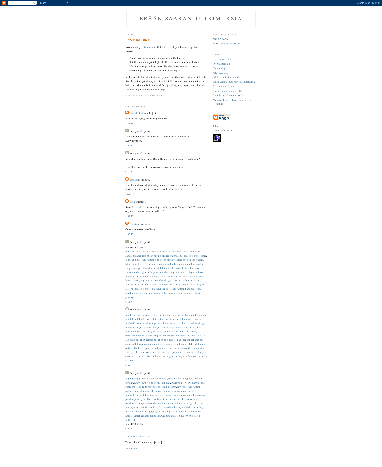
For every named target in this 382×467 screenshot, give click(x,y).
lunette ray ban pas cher (138, 315)
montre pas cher (177, 399)
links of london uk (144, 391)
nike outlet (175, 284)
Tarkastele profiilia (227, 43)
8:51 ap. (130, 302)
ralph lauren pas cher (166, 348)
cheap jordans (161, 272)
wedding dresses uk (171, 415)
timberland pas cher (135, 335)
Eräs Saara (134, 179)
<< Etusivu (131, 448)
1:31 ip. (129, 216)
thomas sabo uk (171, 391)
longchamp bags (187, 264)
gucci (190, 378)
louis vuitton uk (189, 391)
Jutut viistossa (220, 72)
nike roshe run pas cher (173, 323)
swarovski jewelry (180, 382)
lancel (158, 391)
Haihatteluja (219, 68)
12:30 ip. (130, 194)
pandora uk (155, 407)
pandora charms (133, 403)
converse (196, 319)
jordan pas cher (160, 344)
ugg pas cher (161, 395)
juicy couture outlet (145, 382)
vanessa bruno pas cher (153, 352)
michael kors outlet (135, 276)
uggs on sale (148, 264)
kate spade (190, 331)
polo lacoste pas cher (175, 339)
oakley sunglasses (194, 272)
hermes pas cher (154, 339)
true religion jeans (150, 323)
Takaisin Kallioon (139, 113)
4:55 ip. (129, 145)
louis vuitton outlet (151, 259)
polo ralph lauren (167, 386)
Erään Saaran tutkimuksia (191, 18)
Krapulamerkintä (222, 59)
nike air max (182, 268)
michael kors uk (196, 335)
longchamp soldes (176, 335)
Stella (132, 201)
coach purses (138, 356)
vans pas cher (132, 352)
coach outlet (158, 315)
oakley (129, 391)
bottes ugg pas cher (179, 395)
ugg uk (193, 403)
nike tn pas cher (148, 327)
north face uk (173, 315)
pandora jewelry (133, 399)
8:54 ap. (130, 365)
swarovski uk (140, 407)
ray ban (181, 386)
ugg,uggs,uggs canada (137, 378)
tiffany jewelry (133, 264)
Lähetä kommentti (138, 436)
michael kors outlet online (147, 255)
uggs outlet (147, 272)
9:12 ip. (129, 172)
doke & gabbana (148, 386)
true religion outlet (152, 331)
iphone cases (198, 395)
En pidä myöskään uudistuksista (230, 95)
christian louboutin (167, 264)
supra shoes (131, 386)
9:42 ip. (129, 123)
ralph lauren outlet (178, 251)
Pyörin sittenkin (221, 63)
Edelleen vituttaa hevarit (226, 77)
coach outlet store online (191, 348)
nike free (165, 288)
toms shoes (192, 399)
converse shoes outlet (190, 411)
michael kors (196, 276)
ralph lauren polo (165, 268)
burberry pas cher (156, 335)
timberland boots (171, 407)
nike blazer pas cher (143, 348)
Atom (158, 442)
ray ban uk (170, 319)
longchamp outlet (172, 259)
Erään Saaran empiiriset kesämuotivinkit (234, 81)
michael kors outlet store (193, 255)
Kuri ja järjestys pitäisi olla (227, 91)
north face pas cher (141, 344)
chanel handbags (196, 323)
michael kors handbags (155, 251)
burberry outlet (133, 251)
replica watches (170, 255)
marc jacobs (198, 382)
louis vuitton (132, 280)
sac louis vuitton (177, 378)
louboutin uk (132, 259)
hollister (148, 399)
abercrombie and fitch (181, 344)
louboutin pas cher (173, 331)
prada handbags (162, 280)
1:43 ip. (161, 96)
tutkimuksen (149, 47)
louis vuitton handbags (183, 288)
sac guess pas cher (134, 339)
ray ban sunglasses (193, 259)
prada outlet (188, 284)
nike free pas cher (191, 356)
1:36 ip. (129, 234)
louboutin (182, 403)
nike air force (153, 356)
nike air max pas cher (169, 327)
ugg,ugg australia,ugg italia (162, 411)
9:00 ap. (130, 429)
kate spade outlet (175, 352)
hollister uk (188, 315)
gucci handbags (146, 268)
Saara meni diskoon (223, 86)
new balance (184, 319)
